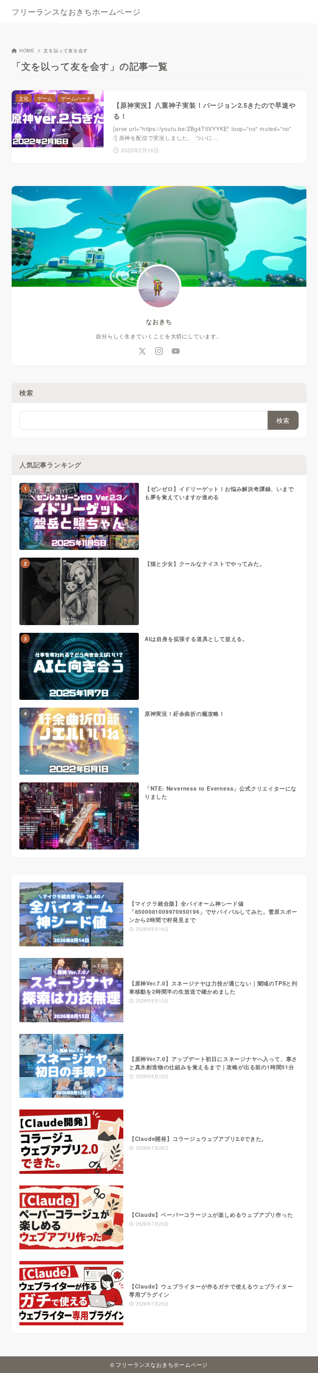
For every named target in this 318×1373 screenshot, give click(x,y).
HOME (27, 50)
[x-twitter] (142, 351)
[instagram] (159, 351)
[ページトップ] (302, 1357)
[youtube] (176, 351)
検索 (26, 392)
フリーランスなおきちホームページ (76, 12)
